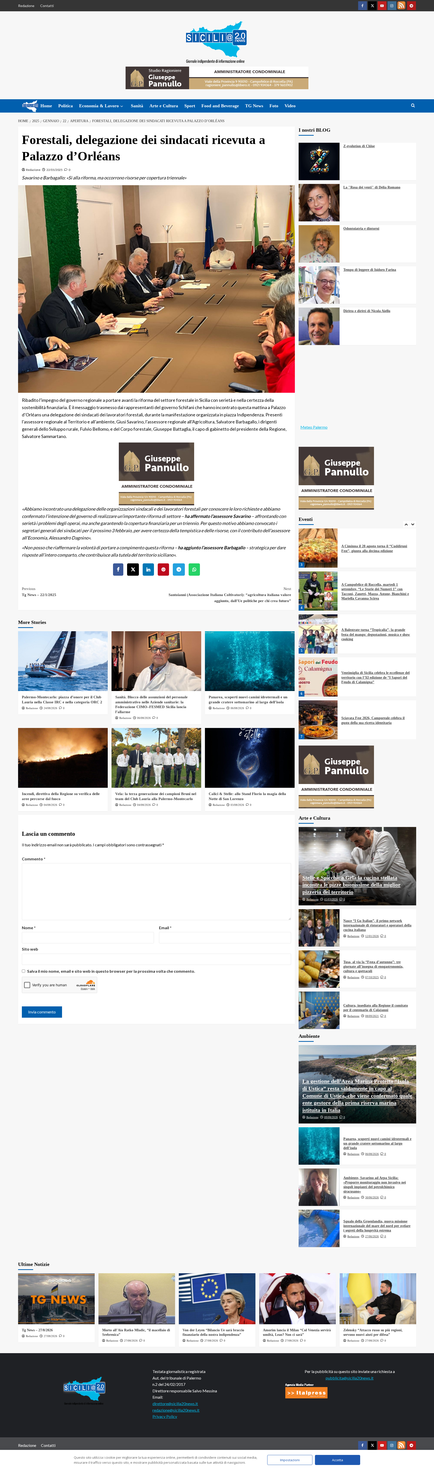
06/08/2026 (144, 717)
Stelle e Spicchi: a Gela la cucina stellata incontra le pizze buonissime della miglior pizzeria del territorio (351, 884)
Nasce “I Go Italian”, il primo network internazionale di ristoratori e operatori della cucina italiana (377, 925)
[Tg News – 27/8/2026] (56, 1298)
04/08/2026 (50, 804)
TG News (254, 105)
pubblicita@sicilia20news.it (349, 1378)
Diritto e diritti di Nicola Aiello (366, 311)
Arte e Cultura (163, 105)
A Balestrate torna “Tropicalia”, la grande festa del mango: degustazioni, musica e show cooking (375, 634)
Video (290, 105)
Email (165, 927)
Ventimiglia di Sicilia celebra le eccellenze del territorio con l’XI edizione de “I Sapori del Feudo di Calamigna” (375, 677)
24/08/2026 (50, 708)
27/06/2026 (372, 1236)
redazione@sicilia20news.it (175, 1410)
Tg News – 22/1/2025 (39, 592)
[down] (122, 106)
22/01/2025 (54, 170)
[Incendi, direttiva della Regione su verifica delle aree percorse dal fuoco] (63, 758)
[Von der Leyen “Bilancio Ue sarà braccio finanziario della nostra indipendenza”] (217, 1298)
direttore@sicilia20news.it (175, 1403)
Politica (65, 105)
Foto (273, 105)
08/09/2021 (372, 1015)
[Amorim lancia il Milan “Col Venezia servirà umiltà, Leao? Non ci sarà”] (297, 1298)
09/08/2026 (331, 1117)
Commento (33, 858)
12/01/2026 (372, 936)
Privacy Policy (164, 1416)
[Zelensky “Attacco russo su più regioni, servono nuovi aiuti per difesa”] (378, 1298)
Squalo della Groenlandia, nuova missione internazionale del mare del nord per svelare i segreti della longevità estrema (376, 1225)
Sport (189, 105)
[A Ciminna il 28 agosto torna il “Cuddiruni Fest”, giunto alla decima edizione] (318, 548)
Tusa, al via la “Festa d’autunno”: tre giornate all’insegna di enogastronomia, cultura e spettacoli (373, 966)
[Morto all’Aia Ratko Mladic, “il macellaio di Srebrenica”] (136, 1298)
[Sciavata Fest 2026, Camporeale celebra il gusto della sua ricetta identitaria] (318, 720)
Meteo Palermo (314, 427)
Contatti (47, 6)
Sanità (137, 105)
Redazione (26, 6)
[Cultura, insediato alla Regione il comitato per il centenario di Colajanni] (319, 1010)
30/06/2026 (372, 1197)
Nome (29, 927)
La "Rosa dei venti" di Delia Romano (371, 187)
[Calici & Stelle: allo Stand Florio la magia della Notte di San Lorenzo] (250, 758)
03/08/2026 (237, 804)
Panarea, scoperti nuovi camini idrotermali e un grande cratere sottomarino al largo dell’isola (377, 1143)
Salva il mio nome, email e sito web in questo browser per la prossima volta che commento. (111, 971)
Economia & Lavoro (99, 105)
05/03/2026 (331, 899)
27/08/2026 (50, 1336)
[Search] (413, 105)
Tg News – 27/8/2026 (37, 1330)
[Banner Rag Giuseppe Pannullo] (156, 473)
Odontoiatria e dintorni (361, 228)
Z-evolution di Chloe (359, 146)
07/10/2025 (372, 977)
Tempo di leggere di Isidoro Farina (369, 270)
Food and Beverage (220, 105)
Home (46, 105)
